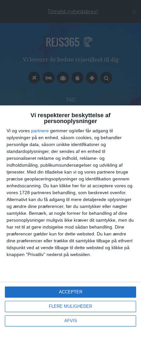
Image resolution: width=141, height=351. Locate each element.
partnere (40, 130)
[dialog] (70, 228)
